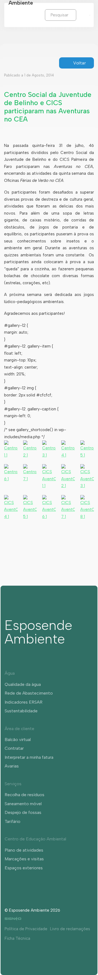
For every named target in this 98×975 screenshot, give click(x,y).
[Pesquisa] (80, 14)
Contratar (14, 748)
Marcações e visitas (24, 858)
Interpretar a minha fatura (29, 757)
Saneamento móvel (23, 803)
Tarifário (12, 821)
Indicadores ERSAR (23, 702)
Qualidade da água (23, 684)
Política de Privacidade (26, 928)
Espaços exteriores (24, 867)
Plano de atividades (24, 850)
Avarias (12, 766)
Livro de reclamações (70, 928)
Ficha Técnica (17, 938)
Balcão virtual (18, 739)
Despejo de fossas (23, 812)
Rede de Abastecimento (29, 693)
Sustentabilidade (21, 710)
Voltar (79, 63)
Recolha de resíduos (24, 794)
